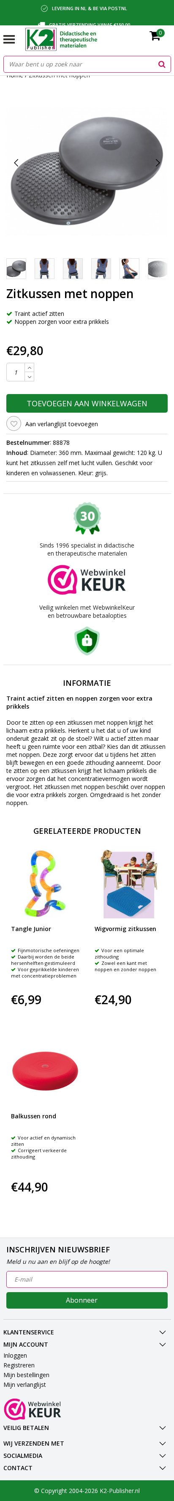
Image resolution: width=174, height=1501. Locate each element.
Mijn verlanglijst (24, 1384)
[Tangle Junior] (45, 884)
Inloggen (15, 1355)
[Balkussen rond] (45, 1071)
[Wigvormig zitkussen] (129, 884)
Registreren (19, 1365)
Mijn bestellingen (26, 1375)
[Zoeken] (162, 64)
